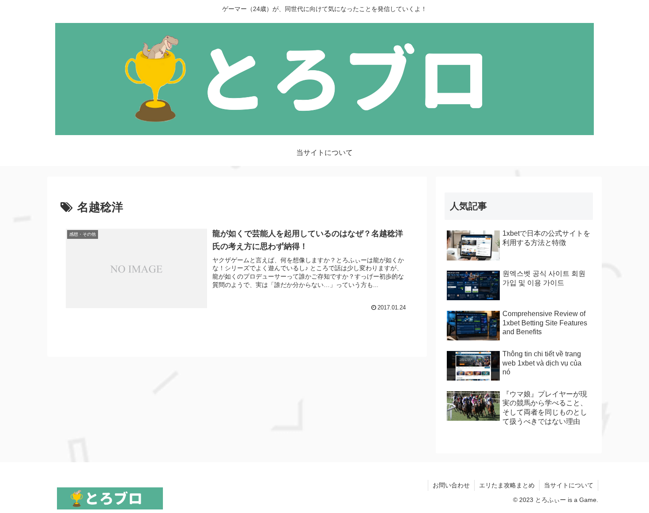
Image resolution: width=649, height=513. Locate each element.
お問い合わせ (451, 485)
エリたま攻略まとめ (507, 485)
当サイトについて (568, 485)
